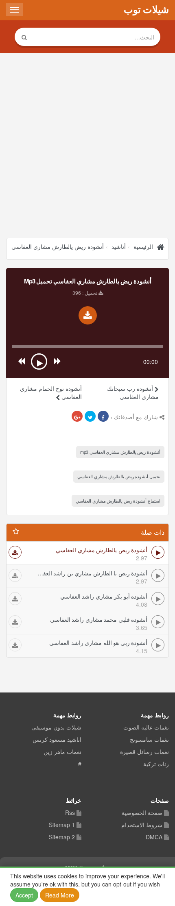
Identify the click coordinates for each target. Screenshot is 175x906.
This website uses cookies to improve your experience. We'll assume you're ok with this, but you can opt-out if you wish (87, 885)
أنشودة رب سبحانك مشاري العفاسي (133, 392)
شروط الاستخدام (141, 825)
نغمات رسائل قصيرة (144, 752)
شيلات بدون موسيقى (56, 727)
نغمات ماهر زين (62, 752)
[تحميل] (15, 552)
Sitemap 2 (62, 837)
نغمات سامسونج (149, 739)
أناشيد (119, 246)
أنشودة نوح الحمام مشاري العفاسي (51, 392)
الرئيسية (143, 246)
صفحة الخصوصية (142, 813)
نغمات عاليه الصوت (146, 727)
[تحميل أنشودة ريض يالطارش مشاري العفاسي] (88, 315)
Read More (59, 895)
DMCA (154, 837)
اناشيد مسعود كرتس (57, 739)
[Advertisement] (87, 146)
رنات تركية (156, 764)
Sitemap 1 (62, 825)
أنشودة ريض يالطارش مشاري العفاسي (57, 246)
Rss (70, 813)
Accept (24, 895)
